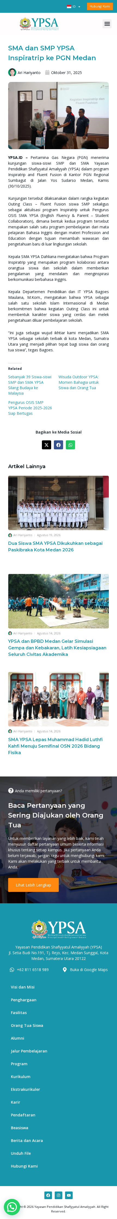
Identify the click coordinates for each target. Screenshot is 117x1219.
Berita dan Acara (27, 1140)
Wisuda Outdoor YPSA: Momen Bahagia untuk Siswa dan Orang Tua (79, 382)
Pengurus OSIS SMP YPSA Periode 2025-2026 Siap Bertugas (30, 408)
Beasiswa (19, 1127)
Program (19, 1063)
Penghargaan (23, 999)
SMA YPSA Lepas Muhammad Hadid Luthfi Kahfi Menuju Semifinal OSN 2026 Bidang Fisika (55, 746)
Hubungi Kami (24, 1166)
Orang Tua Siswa (27, 1025)
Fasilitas (19, 1012)
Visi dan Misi (23, 987)
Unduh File (21, 1153)
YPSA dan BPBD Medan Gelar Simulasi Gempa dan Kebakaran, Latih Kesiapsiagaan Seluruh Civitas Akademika (57, 648)
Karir (15, 1102)
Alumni (17, 1038)
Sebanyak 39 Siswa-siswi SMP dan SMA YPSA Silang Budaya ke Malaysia (29, 385)
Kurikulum (20, 1076)
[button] (107, 23)
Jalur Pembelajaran (29, 1051)
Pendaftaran (23, 1114)
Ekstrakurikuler (25, 1089)
